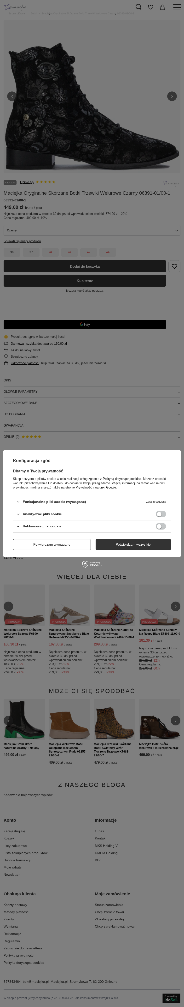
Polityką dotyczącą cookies (122, 478)
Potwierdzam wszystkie (133, 544)
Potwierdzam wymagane (51, 544)
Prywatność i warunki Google (96, 487)
